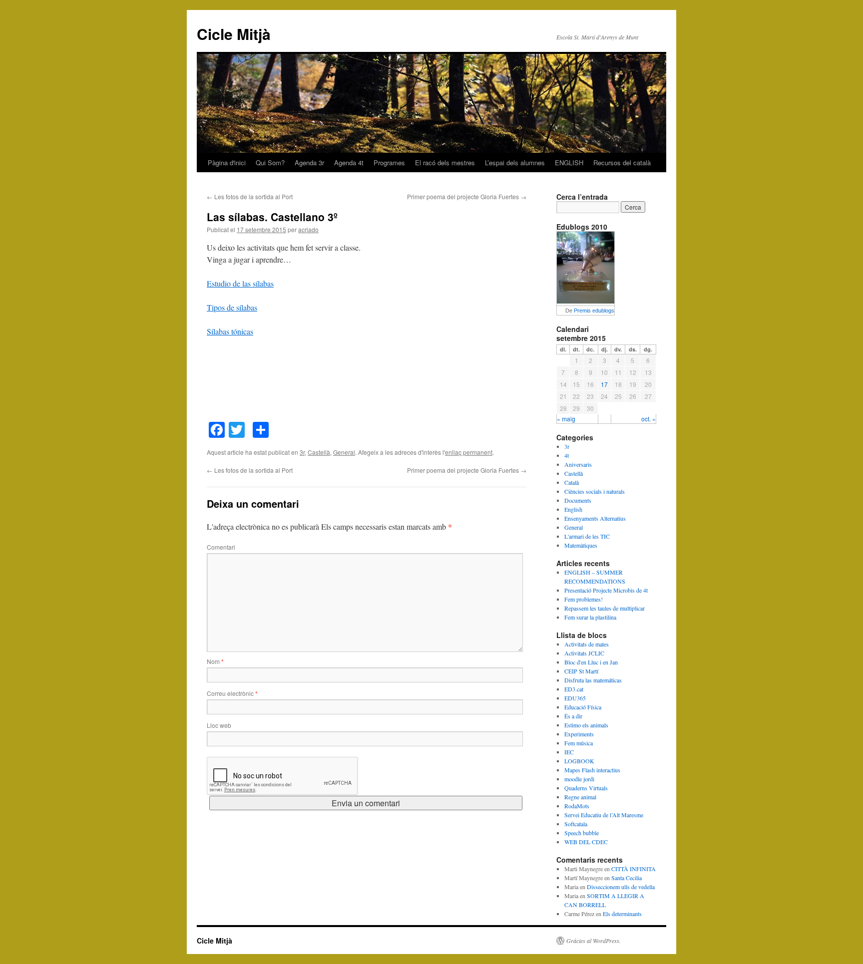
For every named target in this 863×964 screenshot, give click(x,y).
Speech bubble (581, 833)
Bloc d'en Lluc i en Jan (591, 662)
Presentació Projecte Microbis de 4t (606, 590)
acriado (308, 229)
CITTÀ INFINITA (633, 869)
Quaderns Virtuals (586, 788)
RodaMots (576, 806)
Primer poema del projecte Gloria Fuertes (466, 196)
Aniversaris (578, 464)
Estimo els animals (586, 725)
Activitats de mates (586, 644)
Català (571, 482)
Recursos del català (622, 162)
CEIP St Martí (581, 671)
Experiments (579, 734)
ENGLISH (569, 162)
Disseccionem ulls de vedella (621, 887)
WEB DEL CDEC (586, 842)
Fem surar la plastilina (590, 617)
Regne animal (580, 797)
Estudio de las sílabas (240, 283)
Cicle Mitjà (234, 33)
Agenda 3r (309, 162)
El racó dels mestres (445, 162)
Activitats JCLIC (584, 653)
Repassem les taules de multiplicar (604, 608)
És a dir (573, 716)
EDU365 (575, 698)
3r (302, 452)
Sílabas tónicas (230, 331)
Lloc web (219, 725)
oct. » (648, 418)
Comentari (221, 547)
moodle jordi (579, 779)
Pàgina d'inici (227, 162)
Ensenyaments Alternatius (595, 518)
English (573, 509)
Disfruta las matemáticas (593, 680)
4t (566, 455)
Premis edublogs (594, 311)
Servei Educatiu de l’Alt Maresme (603, 815)
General (344, 452)
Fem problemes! (583, 599)
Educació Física (582, 707)
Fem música (578, 743)
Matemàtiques (580, 545)
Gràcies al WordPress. (593, 941)
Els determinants (622, 914)
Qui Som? (270, 162)
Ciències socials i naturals (594, 491)
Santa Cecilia (626, 878)
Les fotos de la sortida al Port (250, 196)
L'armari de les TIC (587, 536)
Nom (215, 661)
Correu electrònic (232, 693)
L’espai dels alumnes (515, 162)
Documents (577, 500)
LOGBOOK (579, 761)
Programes (389, 162)
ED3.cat (573, 689)
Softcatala (575, 824)
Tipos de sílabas (232, 307)
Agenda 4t (349, 162)
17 (604, 384)
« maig (566, 418)
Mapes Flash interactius (592, 770)
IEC (569, 752)
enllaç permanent (468, 452)
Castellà (319, 452)
